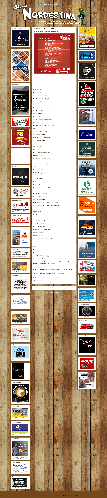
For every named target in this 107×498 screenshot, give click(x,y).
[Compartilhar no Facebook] (62, 273)
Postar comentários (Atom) (56, 292)
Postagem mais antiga (68, 288)
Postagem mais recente (39, 288)
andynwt (64, 495)
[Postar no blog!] (60, 273)
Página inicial (54, 288)
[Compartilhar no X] (61, 273)
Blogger (76, 495)
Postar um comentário (39, 281)
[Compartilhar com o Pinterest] (63, 273)
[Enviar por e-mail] (59, 273)
